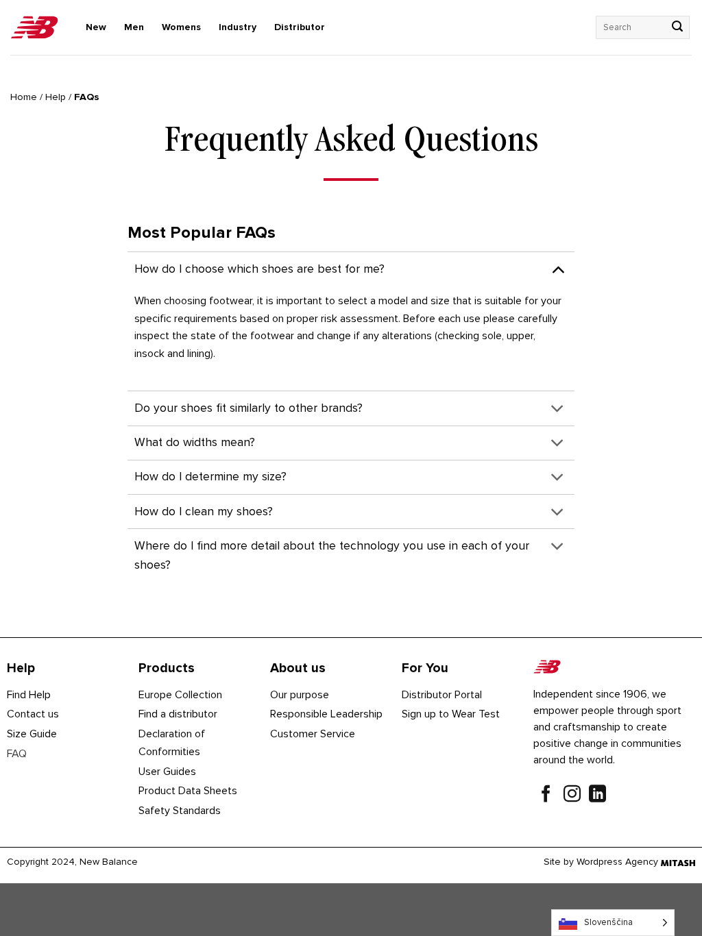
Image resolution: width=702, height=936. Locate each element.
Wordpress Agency (617, 861)
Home (23, 97)
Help (55, 97)
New (96, 27)
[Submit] (677, 27)
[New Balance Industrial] (34, 28)
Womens (181, 27)
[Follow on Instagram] (572, 795)
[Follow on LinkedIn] (597, 795)
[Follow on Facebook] (546, 795)
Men (134, 27)
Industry (237, 27)
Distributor (299, 27)
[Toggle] (557, 269)
